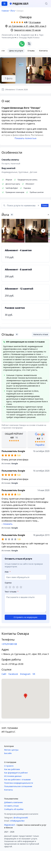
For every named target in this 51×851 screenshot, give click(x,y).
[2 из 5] (10, 587)
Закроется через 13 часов (27, 30)
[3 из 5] (13, 587)
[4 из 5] (17, 587)
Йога (12, 10)
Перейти (39, 444)
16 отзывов (35, 22)
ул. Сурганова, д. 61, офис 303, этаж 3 (27, 26)
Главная (5, 10)
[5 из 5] (20, 587)
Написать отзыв (40, 334)
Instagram (25, 674)
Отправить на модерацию (25, 617)
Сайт (4, 674)
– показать (7, 523)
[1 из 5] (6, 587)
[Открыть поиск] (46, 4)
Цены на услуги (16, 50)
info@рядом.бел (17, 820)
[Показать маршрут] (29, 44)
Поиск (44, 205)
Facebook (13, 674)
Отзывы (31, 50)
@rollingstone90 (20, 817)
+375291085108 (9, 644)
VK (34, 674)
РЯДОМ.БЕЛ (9, 825)
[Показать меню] (4, 4)
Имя (8, 572)
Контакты (43, 50)
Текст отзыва (11, 591)
